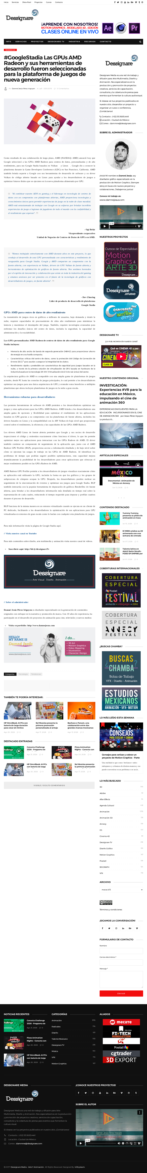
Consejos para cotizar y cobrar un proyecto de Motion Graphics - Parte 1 (121, 758)
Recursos (90, 41)
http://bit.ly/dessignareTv (37, 549)
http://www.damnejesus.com (41, 625)
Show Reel (26, 2)
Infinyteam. (80, 1167)
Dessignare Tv (56, 41)
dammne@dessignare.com (123, 123)
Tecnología (23, 674)
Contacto (59, 2)
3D (101, 787)
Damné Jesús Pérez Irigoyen (23, 88)
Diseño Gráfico (106, 848)
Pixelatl (103, 861)
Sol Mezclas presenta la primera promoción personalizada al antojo (47, 725)
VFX (101, 873)
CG (101, 830)
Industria (74, 41)
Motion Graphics (107, 855)
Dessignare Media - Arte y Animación (27, 1167)
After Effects (105, 799)
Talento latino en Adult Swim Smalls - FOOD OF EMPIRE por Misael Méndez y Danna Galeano (133, 554)
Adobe (103, 793)
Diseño (55, 1033)
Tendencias (10, 50)
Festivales (56, 1027)
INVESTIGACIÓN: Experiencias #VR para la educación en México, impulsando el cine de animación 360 (121, 394)
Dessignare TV (106, 842)
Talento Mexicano (60, 1039)
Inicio (6, 2)
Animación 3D (106, 818)
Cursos (49, 2)
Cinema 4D (105, 836)
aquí (59, 526)
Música (55, 1051)
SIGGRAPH (104, 867)
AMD (57, 158)
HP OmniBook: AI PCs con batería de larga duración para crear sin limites (16, 725)
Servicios (15, 2)
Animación (105, 812)
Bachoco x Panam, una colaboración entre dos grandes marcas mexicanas (80, 725)
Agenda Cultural (107, 805)
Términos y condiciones (111, 910)
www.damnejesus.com (112, 200)
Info (8, 41)
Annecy (103, 824)
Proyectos (38, 2)
